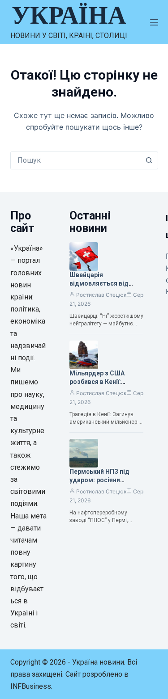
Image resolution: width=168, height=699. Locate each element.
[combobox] (76, 160)
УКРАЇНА (69, 15)
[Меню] (154, 22)
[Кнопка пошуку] (149, 160)
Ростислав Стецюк (101, 294)
